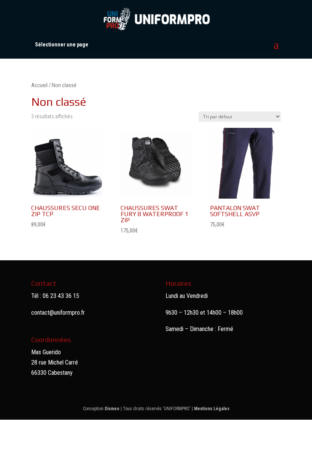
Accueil (39, 85)
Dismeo (112, 408)
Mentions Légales (211, 408)
